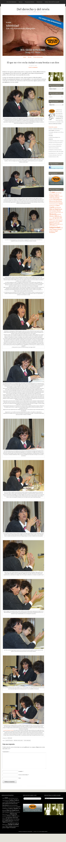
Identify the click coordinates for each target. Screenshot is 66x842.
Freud (50, 202)
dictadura (51, 199)
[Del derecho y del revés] (33, 35)
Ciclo (51, 198)
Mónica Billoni (18, 740)
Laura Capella (13, 808)
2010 (53, 192)
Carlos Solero (54, 196)
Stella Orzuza (54, 225)
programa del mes (12, 818)
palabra (60, 216)
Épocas (20, 2)
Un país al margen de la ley (8, 730)
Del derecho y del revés (33, 9)
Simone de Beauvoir (15, 822)
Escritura (59, 201)
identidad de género (13, 806)
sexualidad (55, 222)
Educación (52, 201)
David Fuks (56, 198)
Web (19, 778)
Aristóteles (9, 740)
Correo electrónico (23, 774)
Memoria (52, 214)
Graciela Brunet (55, 202)
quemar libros (56, 221)
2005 (50, 192)
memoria (59, 214)
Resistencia (39, 2)
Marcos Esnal (53, 209)
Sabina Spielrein (9, 820)
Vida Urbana (27, 740)
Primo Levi (51, 218)
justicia (54, 205)
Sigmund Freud (54, 224)
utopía (61, 227)
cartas (61, 196)
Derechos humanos (11, 2)
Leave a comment (33, 67)
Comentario (6, 751)
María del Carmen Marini (55, 210)
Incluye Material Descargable (52, 2)
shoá (59, 222)
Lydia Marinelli (57, 207)
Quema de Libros (13, 819)
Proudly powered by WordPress (25, 831)
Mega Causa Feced (59, 212)
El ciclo (29, 57)
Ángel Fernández (53, 231)
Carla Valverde (56, 194)
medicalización (52, 212)
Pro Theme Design (43, 831)
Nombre (20, 771)
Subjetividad (54, 227)
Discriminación (57, 199)
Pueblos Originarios (56, 219)
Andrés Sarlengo (58, 192)
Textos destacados (38, 57)
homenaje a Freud (5, 806)
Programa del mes (29, 2)
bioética (51, 194)
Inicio (24, 57)
